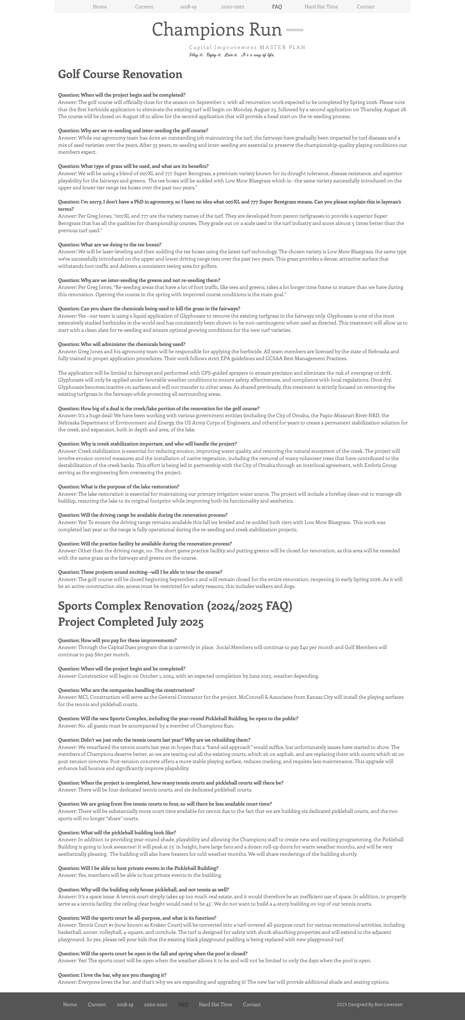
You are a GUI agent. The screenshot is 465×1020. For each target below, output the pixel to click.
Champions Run (217, 28)
